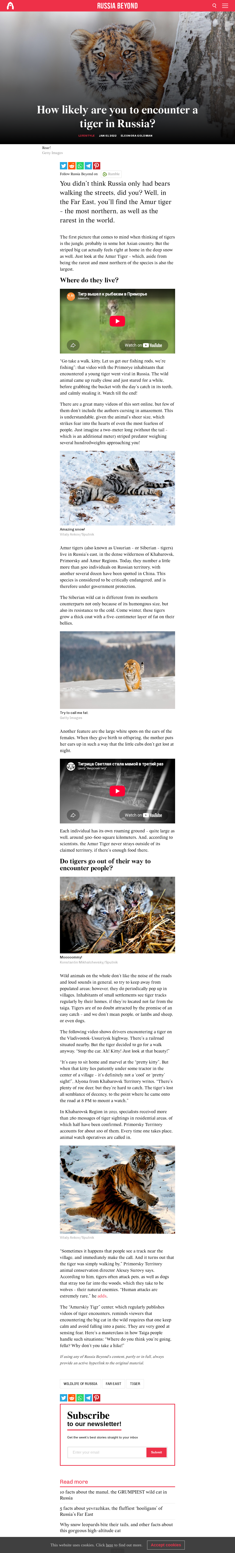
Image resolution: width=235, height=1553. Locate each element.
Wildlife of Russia (80, 1384)
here (109, 1545)
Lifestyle (86, 135)
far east (113, 1384)
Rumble (114, 174)
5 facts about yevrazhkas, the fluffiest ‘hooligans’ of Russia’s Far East (111, 1511)
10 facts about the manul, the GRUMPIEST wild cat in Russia (113, 1495)
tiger (135, 1384)
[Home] (10, 6)
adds (102, 1296)
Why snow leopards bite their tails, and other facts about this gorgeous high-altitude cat (116, 1527)
